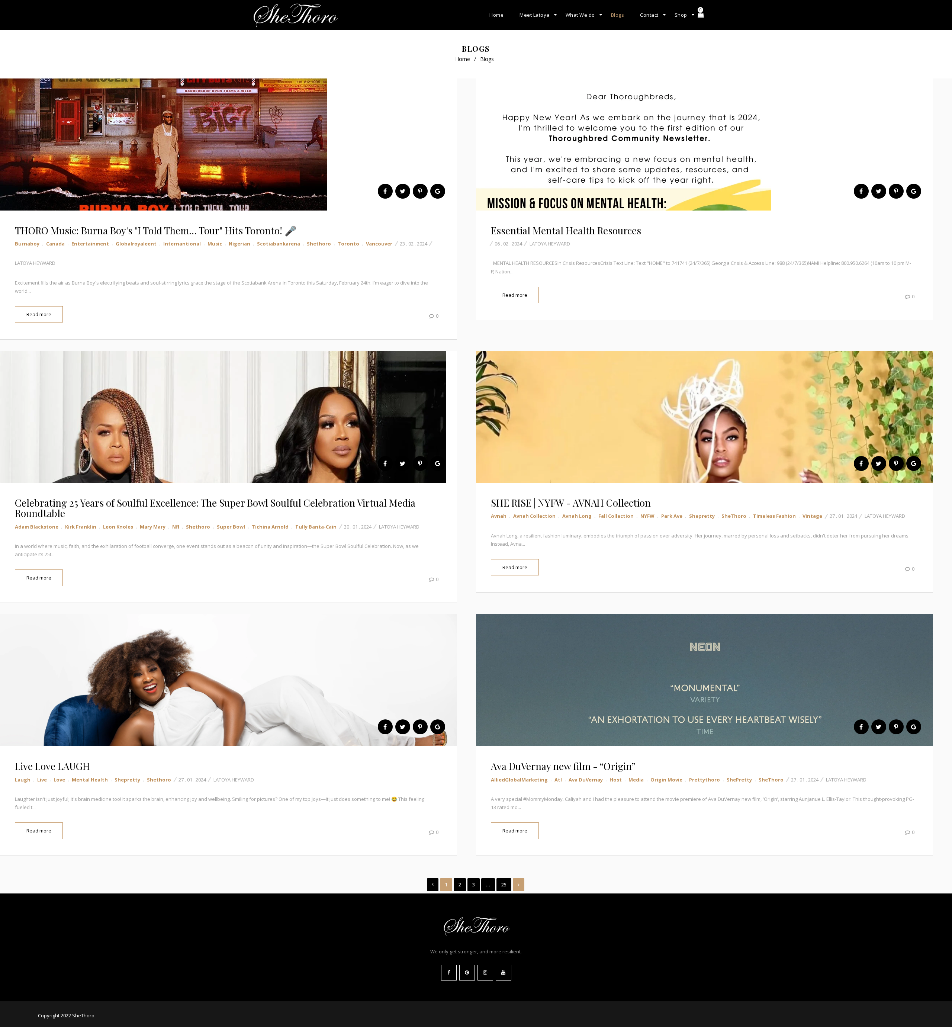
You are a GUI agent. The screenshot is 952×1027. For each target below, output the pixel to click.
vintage (812, 516)
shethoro (319, 243)
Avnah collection (534, 516)
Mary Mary (152, 526)
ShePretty (739, 779)
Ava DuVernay (586, 779)
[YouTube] (503, 973)
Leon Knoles (118, 526)
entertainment (90, 243)
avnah (498, 516)
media (636, 779)
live (42, 779)
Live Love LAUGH (52, 766)
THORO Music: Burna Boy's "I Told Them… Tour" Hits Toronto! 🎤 (155, 230)
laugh (22, 779)
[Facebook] (449, 973)
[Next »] (518, 884)
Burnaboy (27, 243)
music (215, 243)
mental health (90, 779)
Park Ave (671, 516)
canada (55, 243)
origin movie (666, 779)
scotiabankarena (278, 243)
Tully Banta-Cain (316, 526)
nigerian (239, 243)
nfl (175, 526)
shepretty (702, 516)
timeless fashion (774, 516)
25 (503, 884)
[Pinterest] (467, 973)
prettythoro (704, 779)
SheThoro (733, 516)
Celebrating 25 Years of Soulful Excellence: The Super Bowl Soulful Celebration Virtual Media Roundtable (215, 508)
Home (462, 58)
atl (558, 779)
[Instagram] (485, 973)
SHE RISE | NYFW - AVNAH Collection (571, 502)
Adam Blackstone (36, 526)
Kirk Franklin (80, 526)
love (59, 779)
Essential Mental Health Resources (566, 230)
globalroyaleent (136, 243)
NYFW (647, 516)
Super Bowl (231, 526)
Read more (38, 314)
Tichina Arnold (270, 526)
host (616, 779)
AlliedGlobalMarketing (519, 779)
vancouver (379, 243)
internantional (182, 243)
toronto (348, 243)
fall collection (616, 516)
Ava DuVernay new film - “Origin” (563, 766)
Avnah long (577, 516)
